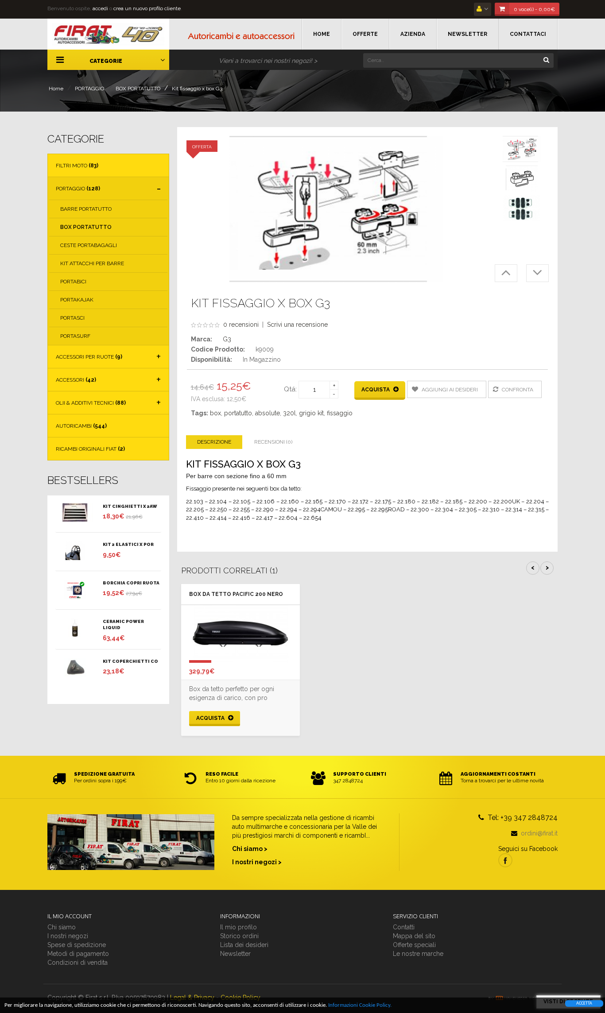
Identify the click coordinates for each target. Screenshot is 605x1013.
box (215, 413)
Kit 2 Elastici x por (128, 544)
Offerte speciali (414, 944)
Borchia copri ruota (131, 582)
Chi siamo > (250, 848)
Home (56, 88)
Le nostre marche (418, 953)
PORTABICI (73, 281)
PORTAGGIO (89, 88)
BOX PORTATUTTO (138, 88)
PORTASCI (72, 318)
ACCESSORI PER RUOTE (89, 357)
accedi (100, 8)
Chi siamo (61, 927)
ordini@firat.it (539, 833)
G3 (227, 339)
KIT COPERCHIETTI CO (130, 661)
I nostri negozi (67, 936)
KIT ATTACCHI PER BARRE (92, 263)
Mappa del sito (414, 936)
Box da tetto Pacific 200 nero (236, 594)
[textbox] (458, 60)
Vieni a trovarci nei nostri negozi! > (268, 60)
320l (289, 413)
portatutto (238, 413)
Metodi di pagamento (78, 953)
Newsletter (235, 953)
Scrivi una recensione (297, 324)
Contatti (404, 927)
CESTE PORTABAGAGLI (88, 245)
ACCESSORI (76, 380)
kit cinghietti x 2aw (130, 506)
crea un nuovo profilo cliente (147, 8)
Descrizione (214, 442)
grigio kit (311, 413)
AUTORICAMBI (81, 426)
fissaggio (340, 413)
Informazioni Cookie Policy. (360, 1005)
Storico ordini (239, 936)
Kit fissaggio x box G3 (197, 88)
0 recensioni (241, 324)
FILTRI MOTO (77, 165)
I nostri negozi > (257, 862)
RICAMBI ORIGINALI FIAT (90, 449)
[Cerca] (546, 59)
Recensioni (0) (273, 442)
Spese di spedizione (76, 944)
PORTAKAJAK (76, 300)
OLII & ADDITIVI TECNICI (91, 403)
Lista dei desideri (244, 944)
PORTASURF (75, 336)
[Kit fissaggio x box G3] (522, 149)
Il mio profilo (238, 927)
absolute (267, 413)
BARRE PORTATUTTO (86, 209)
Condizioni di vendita (77, 962)
